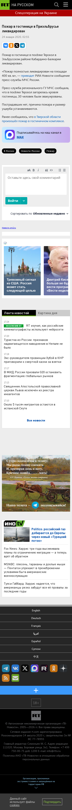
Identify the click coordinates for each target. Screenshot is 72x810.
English (36, 610)
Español (36, 641)
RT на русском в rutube (44, 668)
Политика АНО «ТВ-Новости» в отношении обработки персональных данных (36, 757)
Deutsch (36, 618)
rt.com (35, 731)
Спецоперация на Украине (36, 12)
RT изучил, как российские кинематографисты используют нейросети (33, 327)
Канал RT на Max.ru (34, 668)
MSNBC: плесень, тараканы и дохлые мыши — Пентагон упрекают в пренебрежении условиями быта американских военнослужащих (34, 570)
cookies (15, 805)
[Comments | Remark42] (36, 192)
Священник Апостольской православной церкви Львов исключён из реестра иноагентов (32, 390)
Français (36, 626)
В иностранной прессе (15, 523)
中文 (36, 656)
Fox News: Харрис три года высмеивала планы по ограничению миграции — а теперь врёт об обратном (35, 552)
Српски (36, 649)
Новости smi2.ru (9, 227)
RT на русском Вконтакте (15, 668)
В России (9, 150)
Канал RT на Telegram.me (6, 668)
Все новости (36, 420)
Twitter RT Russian (25, 668)
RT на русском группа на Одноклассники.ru (54, 668)
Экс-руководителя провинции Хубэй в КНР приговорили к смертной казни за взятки (34, 360)
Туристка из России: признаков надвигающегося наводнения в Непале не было (33, 343)
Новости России (30, 150)
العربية (36, 633)
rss (6, 678)
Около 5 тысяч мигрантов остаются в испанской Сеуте (29, 406)
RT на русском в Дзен (63, 668)
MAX (20, 137)
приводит (27, 75)
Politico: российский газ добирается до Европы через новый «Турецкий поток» (48, 535)
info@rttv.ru (54, 751)
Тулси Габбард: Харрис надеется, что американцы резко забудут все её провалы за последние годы (36, 587)
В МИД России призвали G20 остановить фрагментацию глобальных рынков (33, 374)
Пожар (50, 150)
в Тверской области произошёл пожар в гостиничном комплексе (33, 119)
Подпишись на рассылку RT (15, 678)
